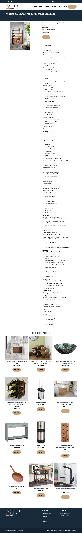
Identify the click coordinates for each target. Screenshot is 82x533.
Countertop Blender (41, 403)
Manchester (55, 1)
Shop (65, 7)
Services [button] (47, 7)
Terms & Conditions (59, 530)
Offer (45, 521)
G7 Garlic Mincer (41, 446)
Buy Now (46, 37)
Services (46, 519)
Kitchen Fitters (38, 7)
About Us (54, 7)
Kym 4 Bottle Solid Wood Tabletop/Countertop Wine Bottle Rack (65, 447)
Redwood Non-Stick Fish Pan (16, 486)
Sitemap (74, 530)
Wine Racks (61, 23)
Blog (60, 7)
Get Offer (72, 6)
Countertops (55, 23)
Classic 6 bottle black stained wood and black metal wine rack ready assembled (16, 404)
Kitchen (50, 23)
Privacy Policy (68, 530)
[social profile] (12, 2)
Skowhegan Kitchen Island (41, 489)
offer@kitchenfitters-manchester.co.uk (68, 1)
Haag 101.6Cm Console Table (17, 446)
